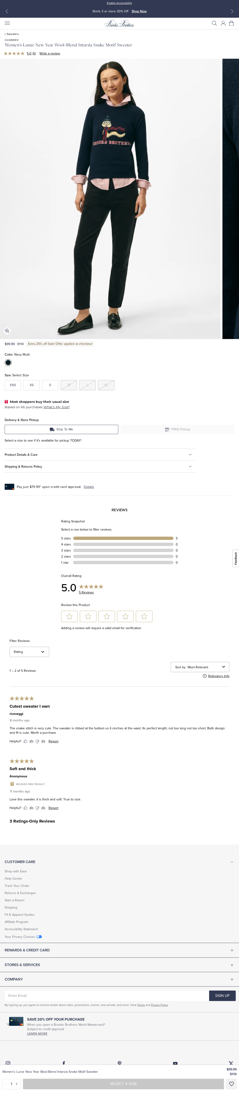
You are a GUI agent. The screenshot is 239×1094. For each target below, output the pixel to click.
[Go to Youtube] (175, 1063)
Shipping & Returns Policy (23, 466)
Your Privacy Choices (20, 937)
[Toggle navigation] (7, 23)
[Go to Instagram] (8, 1063)
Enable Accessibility (119, 3)
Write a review (49, 53)
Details (89, 487)
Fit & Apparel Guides (20, 915)
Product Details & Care (21, 454)
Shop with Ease (16, 871)
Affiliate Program (16, 922)
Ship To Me (64, 429)
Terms (141, 1005)
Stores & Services (22, 965)
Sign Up (222, 995)
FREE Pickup (180, 429)
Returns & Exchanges (20, 893)
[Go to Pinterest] (119, 1063)
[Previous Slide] (7, 11)
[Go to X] (231, 1063)
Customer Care (20, 862)
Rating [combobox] (18, 652)
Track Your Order (17, 886)
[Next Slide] (232, 11)
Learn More (37, 1034)
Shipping (11, 907)
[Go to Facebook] (63, 1063)
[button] (214, 23)
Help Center (13, 879)
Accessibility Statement (21, 929)
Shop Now (139, 11)
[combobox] (204, 667)
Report (53, 741)
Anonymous (18, 776)
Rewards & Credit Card (27, 950)
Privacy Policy (159, 1005)
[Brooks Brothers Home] (119, 23)
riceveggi (16, 714)
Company (14, 979)
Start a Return (15, 900)
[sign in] (223, 23)
